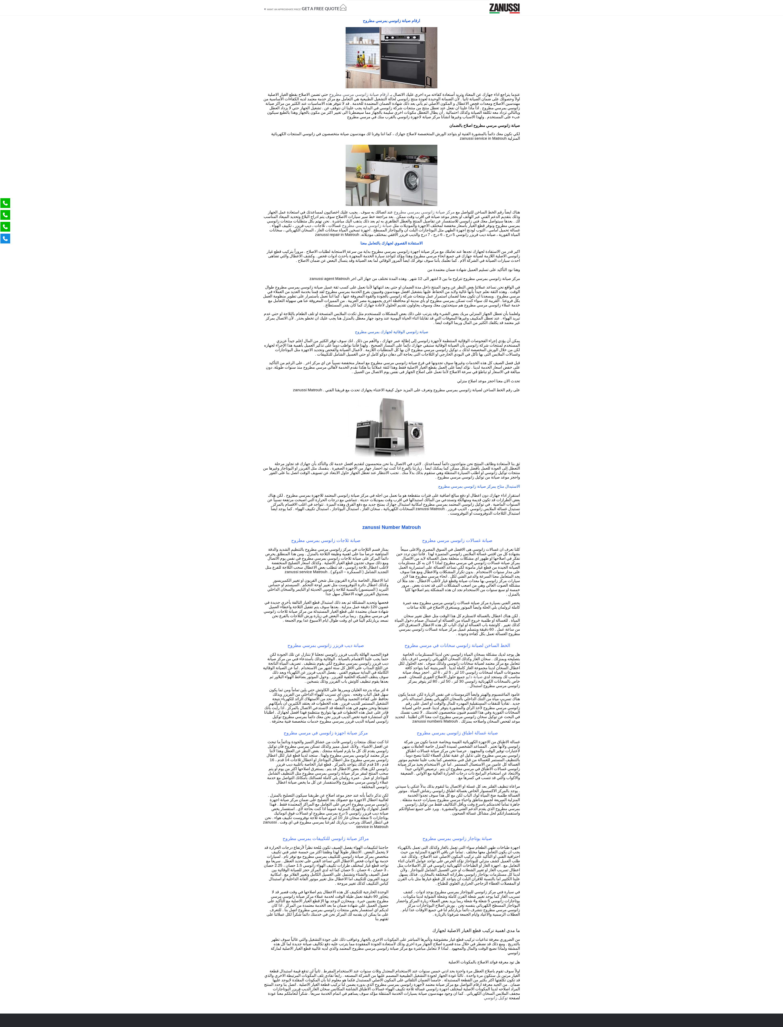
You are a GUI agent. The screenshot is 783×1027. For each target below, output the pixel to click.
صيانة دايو (474, 677)
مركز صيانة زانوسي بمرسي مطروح (424, 212)
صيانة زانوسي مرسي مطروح (367, 226)
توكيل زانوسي (496, 998)
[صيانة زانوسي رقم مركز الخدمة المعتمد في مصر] (504, 7)
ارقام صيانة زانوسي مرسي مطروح (359, 95)
